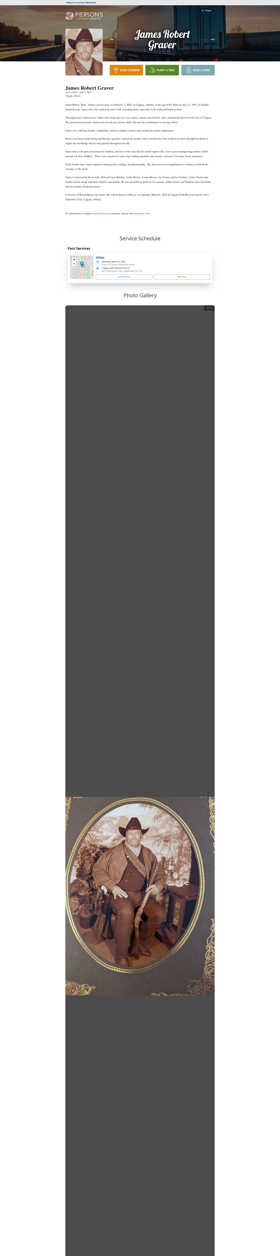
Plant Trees (181, 277)
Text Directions (124, 277)
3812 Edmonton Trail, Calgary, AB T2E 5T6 (122, 271)
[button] (82, 264)
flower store (144, 213)
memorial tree (100, 213)
